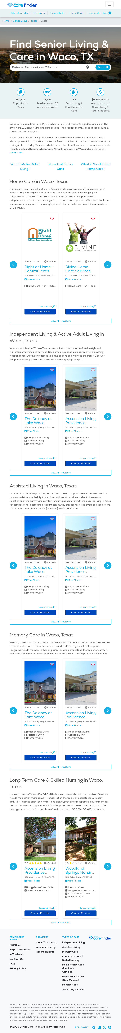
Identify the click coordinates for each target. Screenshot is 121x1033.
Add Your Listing (45, 947)
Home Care (76, 13)
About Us (15, 944)
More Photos (33, 279)
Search (101, 67)
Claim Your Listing (46, 942)
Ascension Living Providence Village (80, 422)
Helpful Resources (20, 949)
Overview (39, 13)
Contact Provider (40, 311)
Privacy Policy (18, 968)
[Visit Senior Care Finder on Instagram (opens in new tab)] (109, 1027)
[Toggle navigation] (109, 4)
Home (5, 20)
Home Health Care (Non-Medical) (73, 978)
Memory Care (70, 951)
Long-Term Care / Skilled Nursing (72, 958)
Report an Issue (45, 951)
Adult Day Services (73, 989)
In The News (16, 954)
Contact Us (16, 958)
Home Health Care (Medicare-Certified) (73, 968)
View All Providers (60, 320)
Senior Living (20, 20)
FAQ (12, 963)
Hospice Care (70, 984)
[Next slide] (107, 264)
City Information (20, 13)
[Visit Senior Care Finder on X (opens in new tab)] (104, 1027)
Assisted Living (71, 947)
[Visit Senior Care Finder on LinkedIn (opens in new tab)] (99, 1027)
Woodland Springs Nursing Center (79, 872)
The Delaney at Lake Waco (38, 420)
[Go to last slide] (13, 264)
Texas (34, 20)
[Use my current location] (88, 67)
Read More (16, 152)
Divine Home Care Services (77, 268)
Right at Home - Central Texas (39, 268)
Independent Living (98, 13)
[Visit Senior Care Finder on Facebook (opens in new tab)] (93, 1027)
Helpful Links (57, 13)
